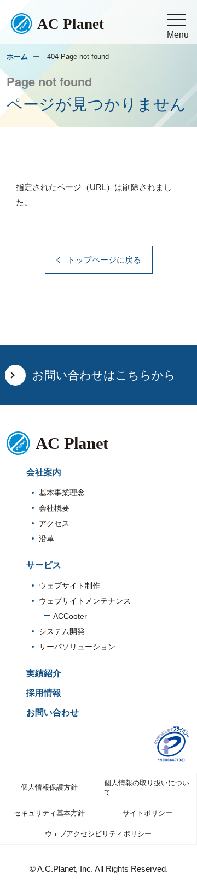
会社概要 (54, 508)
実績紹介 (43, 673)
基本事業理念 (62, 493)
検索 (133, 42)
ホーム (17, 56)
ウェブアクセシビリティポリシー (98, 834)
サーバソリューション (77, 647)
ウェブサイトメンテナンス (85, 601)
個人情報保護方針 (49, 787)
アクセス (54, 523)
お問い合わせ (52, 712)
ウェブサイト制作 (69, 586)
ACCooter (70, 616)
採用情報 (43, 692)
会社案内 (43, 472)
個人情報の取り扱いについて (146, 787)
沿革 (46, 539)
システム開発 (62, 632)
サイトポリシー (147, 813)
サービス (43, 565)
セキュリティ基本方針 (49, 813)
